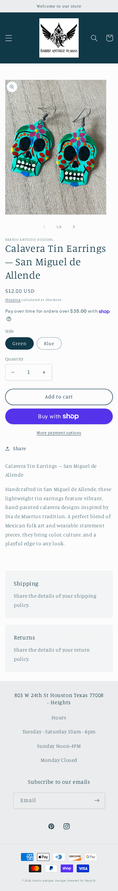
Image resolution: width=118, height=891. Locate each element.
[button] (8, 37)
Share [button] (19, 448)
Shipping (13, 300)
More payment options (59, 432)
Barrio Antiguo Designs (49, 880)
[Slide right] (74, 226)
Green (19, 343)
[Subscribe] (97, 801)
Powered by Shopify (82, 880)
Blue (49, 343)
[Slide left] (44, 226)
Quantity (14, 358)
